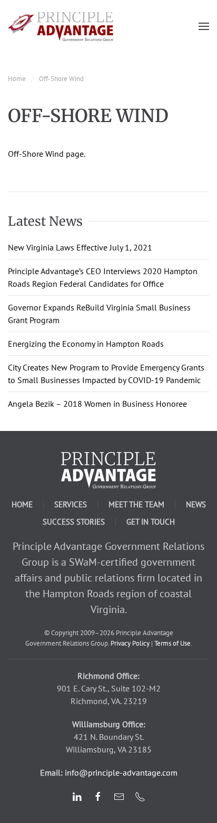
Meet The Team (136, 504)
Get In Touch (150, 522)
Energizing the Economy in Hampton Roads (86, 343)
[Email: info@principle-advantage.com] (119, 795)
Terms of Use (172, 643)
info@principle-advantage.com (121, 772)
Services (70, 504)
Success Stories (74, 522)
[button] (204, 26)
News (196, 504)
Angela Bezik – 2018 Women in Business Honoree (97, 403)
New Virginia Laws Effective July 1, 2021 (80, 247)
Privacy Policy (130, 643)
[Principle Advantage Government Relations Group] (108, 469)
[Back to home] (60, 26)
